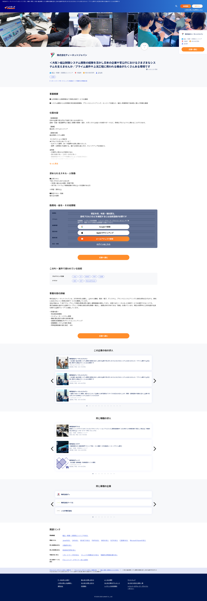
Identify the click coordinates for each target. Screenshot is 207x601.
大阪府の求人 (67, 545)
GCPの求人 (114, 540)
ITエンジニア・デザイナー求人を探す (75, 560)
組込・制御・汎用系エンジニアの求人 (75, 535)
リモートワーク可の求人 (71, 555)
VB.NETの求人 (85, 540)
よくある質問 (108, 580)
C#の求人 (75, 540)
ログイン (197, 6)
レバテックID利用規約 (90, 220)
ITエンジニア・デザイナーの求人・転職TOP (60, 570)
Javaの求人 (66, 540)
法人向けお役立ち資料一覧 (135, 583)
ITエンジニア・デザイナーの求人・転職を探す (85, 570)
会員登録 (185, 6)
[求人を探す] (176, 6)
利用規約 (80, 220)
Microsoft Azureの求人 (138, 540)
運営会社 (60, 586)
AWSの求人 (105, 540)
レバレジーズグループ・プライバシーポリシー (111, 220)
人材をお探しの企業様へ (65, 583)
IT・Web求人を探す (63, 580)
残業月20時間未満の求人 (109, 555)
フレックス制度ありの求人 (90, 555)
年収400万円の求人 (69, 550)
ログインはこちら (103, 244)
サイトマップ (131, 580)
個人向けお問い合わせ (87, 580)
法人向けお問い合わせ (87, 583)
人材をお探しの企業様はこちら (194, 10)
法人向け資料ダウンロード (112, 583)
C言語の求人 (124, 540)
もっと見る (54, 163)
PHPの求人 (95, 540)
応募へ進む (103, 257)
